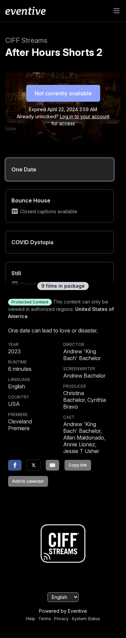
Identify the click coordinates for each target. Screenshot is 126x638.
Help (30, 618)
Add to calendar (28, 481)
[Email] (52, 465)
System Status (86, 618)
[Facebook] (15, 465)
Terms (44, 618)
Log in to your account (85, 116)
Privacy (61, 618)
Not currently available (63, 93)
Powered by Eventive (63, 611)
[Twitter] (33, 465)
